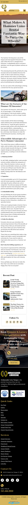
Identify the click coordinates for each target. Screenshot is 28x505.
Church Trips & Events (7, 430)
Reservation (4, 410)
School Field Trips (6, 427)
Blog (2, 412)
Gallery (3, 407)
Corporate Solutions (6, 441)
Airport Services (5, 439)
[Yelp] (12, 480)
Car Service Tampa (6, 456)
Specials (3, 417)
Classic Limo (4, 458)
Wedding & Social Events (8, 446)
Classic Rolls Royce (6, 461)
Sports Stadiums (5, 451)
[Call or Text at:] (9, 353)
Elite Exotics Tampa (6, 422)
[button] (24, 10)
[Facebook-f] (2, 480)
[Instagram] (7, 480)
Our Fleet (3, 405)
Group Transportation (7, 425)
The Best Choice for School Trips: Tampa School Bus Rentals (17, 306)
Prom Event (4, 444)
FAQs (2, 415)
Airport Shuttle (5, 449)
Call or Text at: (11, 356)
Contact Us (4, 420)
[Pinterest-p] (17, 480)
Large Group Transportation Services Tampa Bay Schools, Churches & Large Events (17, 283)
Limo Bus (3, 463)
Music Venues (5, 454)
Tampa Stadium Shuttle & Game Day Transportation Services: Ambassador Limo (16, 295)
